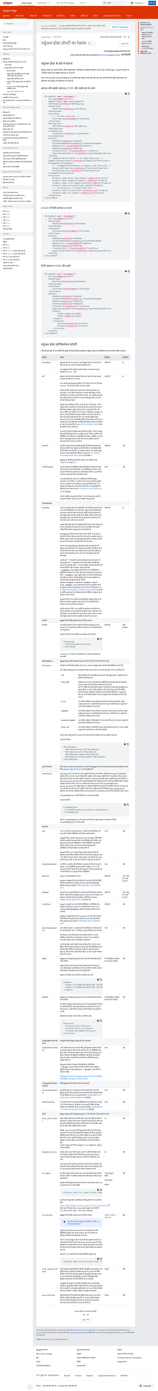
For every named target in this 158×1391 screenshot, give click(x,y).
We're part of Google (44, 1354)
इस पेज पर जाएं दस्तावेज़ (109, 55)
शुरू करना (6, 16)
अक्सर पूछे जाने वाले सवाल (112, 16)
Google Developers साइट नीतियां (81, 1333)
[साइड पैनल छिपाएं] (29, 1386)
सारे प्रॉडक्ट (124, 1376)
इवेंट (37, 1358)
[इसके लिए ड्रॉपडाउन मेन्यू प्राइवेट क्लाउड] (50, 3)
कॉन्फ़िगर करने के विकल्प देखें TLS (71, 900)
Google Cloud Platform (107, 1376)
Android (67, 1376)
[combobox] (114, 3)
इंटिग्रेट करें (84, 16)
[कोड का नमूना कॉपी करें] (128, 93)
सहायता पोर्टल (81, 1366)
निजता (38, 1386)
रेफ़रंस (95, 16)
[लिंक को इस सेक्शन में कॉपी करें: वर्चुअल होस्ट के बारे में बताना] (74, 63)
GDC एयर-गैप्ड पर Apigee (65, 3)
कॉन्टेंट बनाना (19, 16)
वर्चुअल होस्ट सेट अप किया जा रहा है (87, 424)
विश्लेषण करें (47, 16)
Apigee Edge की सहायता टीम (73, 769)
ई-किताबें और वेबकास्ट (43, 1366)
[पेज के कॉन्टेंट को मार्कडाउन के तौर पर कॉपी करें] (89, 43)
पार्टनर (38, 1362)
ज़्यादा (82, 3)
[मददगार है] (125, 37)
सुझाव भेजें (124, 44)
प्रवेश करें (152, 3)
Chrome (78, 1376)
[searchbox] (16, 24)
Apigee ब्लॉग (122, 1362)
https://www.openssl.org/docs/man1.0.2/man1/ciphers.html (83, 1206)
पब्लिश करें (33, 16)
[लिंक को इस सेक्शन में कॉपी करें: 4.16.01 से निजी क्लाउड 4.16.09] (74, 208)
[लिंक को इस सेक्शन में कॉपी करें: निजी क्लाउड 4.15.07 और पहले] (72, 266)
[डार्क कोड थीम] (125, 93)
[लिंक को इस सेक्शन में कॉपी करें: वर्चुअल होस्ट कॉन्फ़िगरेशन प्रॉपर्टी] (79, 344)
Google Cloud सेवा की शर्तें (68, 1386)
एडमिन (72, 16)
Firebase (89, 1376)
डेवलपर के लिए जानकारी (125, 1354)
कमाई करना (61, 16)
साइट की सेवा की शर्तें (49, 1386)
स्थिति (79, 1362)
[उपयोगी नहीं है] (128, 37)
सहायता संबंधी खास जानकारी (86, 1358)
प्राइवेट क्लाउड (42, 3)
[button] (16, 40)
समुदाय (79, 1354)
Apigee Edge (26, 3)
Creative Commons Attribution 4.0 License (89, 1330)
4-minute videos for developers (129, 1358)
